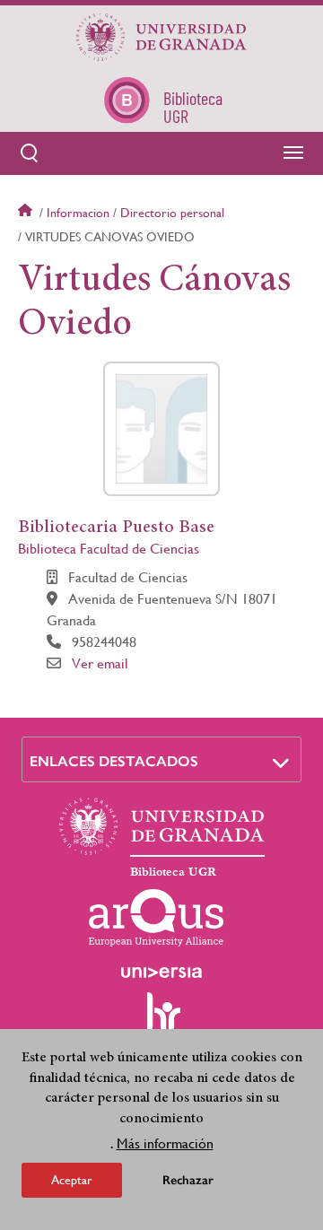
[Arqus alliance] (156, 917)
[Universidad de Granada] (161, 37)
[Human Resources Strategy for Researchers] (161, 1020)
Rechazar (188, 1180)
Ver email (100, 663)
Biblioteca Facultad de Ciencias (108, 548)
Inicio (27, 213)
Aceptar (71, 1180)
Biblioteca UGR (173, 872)
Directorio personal (172, 212)
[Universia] (161, 972)
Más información (165, 1143)
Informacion (78, 212)
